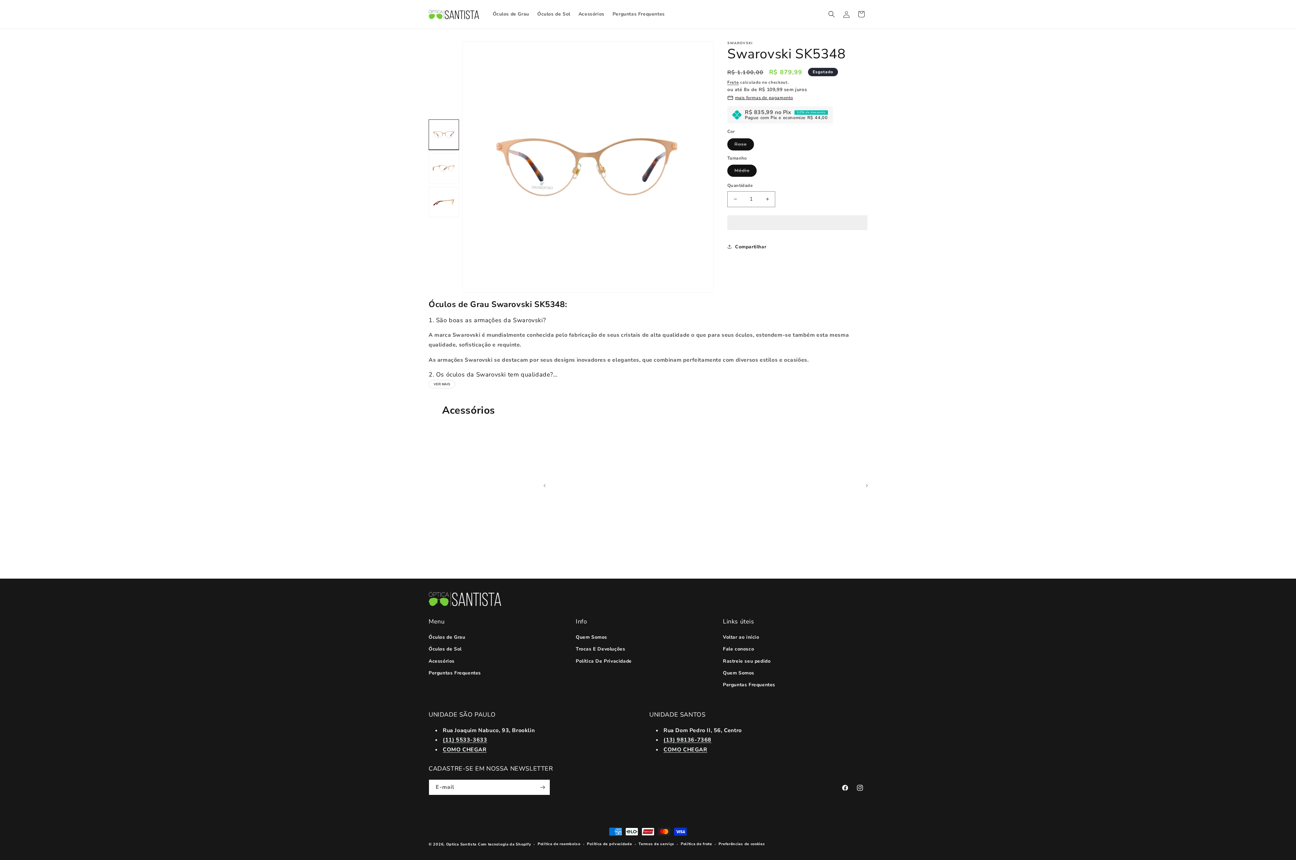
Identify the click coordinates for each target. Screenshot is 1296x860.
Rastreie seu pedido (747, 661)
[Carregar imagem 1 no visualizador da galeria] (444, 134)
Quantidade (740, 186)
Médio (745, 172)
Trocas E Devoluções (600, 649)
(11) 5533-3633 (465, 740)
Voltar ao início (741, 637)
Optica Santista (461, 844)
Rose (744, 145)
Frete (733, 82)
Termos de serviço (656, 844)
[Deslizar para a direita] (867, 485)
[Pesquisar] (831, 14)
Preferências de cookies (742, 844)
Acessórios (442, 661)
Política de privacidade (609, 844)
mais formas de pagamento (764, 98)
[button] (797, 223)
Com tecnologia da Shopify (504, 844)
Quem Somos (591, 637)
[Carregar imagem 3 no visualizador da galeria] (444, 202)
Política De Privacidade (604, 661)
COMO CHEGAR (465, 749)
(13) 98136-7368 (687, 740)
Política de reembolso (559, 844)
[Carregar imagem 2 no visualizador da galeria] (444, 168)
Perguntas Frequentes (455, 673)
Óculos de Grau (447, 637)
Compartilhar (750, 247)
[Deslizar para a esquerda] (544, 485)
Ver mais (442, 384)
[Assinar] (542, 787)
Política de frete (696, 844)
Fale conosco (738, 649)
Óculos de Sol (445, 649)
